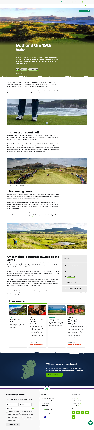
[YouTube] (87, 412)
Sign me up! (11, 424)
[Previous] (9, 327)
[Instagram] (78, 412)
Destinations (20, 5)
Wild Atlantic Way (41, 144)
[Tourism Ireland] (11, 6)
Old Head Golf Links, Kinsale (73, 270)
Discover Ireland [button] (53, 374)
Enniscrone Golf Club (72, 282)
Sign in (85, 1)
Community (66, 1)
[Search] (85, 6)
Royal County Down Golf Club (74, 288)
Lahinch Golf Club (71, 276)
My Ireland (76, 1)
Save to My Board (83, 10)
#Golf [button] (17, 69)
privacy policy (14, 420)
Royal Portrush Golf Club (72, 265)
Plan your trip (46, 5)
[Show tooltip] (33, 408)
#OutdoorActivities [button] (33, 69)
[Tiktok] (73, 417)
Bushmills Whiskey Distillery (24, 217)
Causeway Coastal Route (41, 215)
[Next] (84, 327)
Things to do (33, 5)
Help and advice (59, 5)
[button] (25, 307)
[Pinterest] (82, 412)
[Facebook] (73, 412)
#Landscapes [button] (24, 69)
